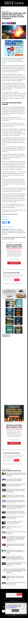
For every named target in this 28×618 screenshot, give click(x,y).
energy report (21, 231)
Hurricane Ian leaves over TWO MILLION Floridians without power (14, 517)
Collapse (11, 229)
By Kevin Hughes (14, 585)
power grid (4, 234)
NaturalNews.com (6, 219)
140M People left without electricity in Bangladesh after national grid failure (14, 480)
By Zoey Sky (13, 529)
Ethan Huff (10, 20)
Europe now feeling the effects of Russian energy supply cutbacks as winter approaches (16, 512)
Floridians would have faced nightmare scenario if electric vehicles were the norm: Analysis (15, 551)
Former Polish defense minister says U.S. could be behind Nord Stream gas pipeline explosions (16, 564)
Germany (10, 232)
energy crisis (14, 231)
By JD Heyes (13, 493)
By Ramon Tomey (14, 481)
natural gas (19, 232)
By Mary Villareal (14, 514)
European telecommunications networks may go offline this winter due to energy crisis (15, 501)
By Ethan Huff (13, 476)
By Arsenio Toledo (14, 524)
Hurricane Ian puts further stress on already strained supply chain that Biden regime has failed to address (15, 490)
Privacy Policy (13, 607)
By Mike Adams (13, 541)
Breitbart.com (5, 217)
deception (19, 229)
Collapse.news (13, 211)
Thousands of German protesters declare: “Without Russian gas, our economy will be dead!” (15, 577)
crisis (15, 229)
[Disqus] (14, 354)
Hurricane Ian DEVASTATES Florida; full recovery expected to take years (14, 522)
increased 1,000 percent (15, 96)
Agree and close (15, 610)
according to (5, 61)
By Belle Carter (13, 519)
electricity (4, 231)
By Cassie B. (13, 566)
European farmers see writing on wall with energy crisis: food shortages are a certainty (15, 496)
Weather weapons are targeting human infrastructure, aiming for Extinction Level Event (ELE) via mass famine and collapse (15, 558)
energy (8, 231)
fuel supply (4, 232)
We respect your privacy (18, 601)
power (24, 232)
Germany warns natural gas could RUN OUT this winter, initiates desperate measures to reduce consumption (16, 474)
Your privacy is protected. (7, 283)
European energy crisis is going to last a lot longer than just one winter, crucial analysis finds (15, 545)
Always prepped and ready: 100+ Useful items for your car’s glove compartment (16, 485)
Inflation (14, 232)
